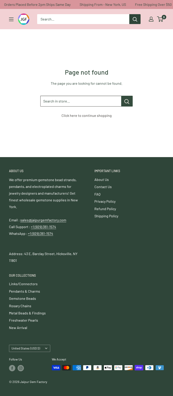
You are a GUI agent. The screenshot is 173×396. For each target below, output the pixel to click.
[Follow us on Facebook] (12, 368)
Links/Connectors (23, 284)
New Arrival (18, 327)
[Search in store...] (127, 101)
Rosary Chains (20, 306)
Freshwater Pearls (23, 320)
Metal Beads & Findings (27, 313)
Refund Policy (105, 209)
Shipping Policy (106, 216)
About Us (101, 179)
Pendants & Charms (24, 291)
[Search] (135, 19)
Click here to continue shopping (86, 115)
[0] (160, 19)
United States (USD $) (25, 348)
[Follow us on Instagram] (21, 368)
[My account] (151, 19)
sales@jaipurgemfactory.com (43, 220)
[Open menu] (11, 19)
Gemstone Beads (22, 298)
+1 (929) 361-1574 (43, 227)
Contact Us (103, 187)
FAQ (97, 194)
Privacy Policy (105, 201)
